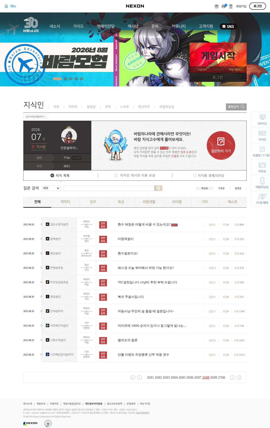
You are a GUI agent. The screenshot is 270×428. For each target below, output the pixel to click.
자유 (56, 107)
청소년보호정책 (114, 403)
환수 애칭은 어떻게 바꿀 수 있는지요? (144, 224)
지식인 (33, 105)
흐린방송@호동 (59, 282)
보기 (78, 158)
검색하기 (158, 188)
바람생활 (149, 202)
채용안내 (41, 403)
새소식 (54, 26)
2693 (166, 377)
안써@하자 (56, 311)
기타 (205, 202)
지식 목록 (60, 176)
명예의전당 (106, 26)
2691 (150, 377)
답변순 (238, 188)
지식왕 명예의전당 (209, 176)
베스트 (232, 202)
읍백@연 (55, 238)
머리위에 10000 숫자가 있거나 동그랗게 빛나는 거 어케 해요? (152, 325)
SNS (228, 26)
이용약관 (54, 403)
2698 (205, 377)
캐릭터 (65, 202)
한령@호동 (56, 267)
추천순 (221, 188)
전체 (37, 202)
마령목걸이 (126, 239)
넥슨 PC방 (145, 403)
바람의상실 (167, 107)
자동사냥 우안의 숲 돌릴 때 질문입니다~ (146, 311)
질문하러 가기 (221, 145)
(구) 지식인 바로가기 (34, 117)
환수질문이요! (128, 253)
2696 (190, 377)
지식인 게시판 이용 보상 (135, 176)
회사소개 (27, 403)
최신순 (204, 188)
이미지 (73, 107)
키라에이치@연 (59, 325)
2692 (158, 377)
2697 (197, 377)
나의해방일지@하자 (62, 354)
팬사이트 (144, 107)
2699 (213, 377)
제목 (45, 188)
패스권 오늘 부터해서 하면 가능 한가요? (146, 267)
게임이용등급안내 (71, 403)
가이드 (78, 26)
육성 (121, 202)
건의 (108, 107)
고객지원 (206, 26)
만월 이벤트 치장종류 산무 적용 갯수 (143, 354)
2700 (221, 377)
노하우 (124, 107)
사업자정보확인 (142, 413)
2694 (174, 377)
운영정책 (131, 403)
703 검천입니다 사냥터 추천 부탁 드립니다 (147, 282)
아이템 (177, 202)
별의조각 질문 (128, 340)
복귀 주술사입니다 (131, 296)
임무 (93, 202)
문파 (155, 26)
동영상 (91, 107)
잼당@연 (55, 253)
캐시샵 (133, 26)
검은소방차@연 (59, 224)
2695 (182, 377)
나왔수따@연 (58, 340)
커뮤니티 (179, 26)
